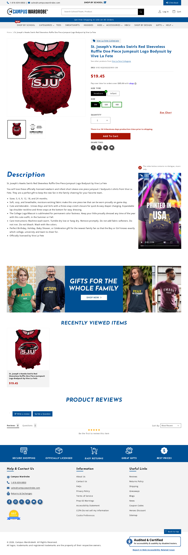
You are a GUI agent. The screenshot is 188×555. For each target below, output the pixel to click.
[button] (45, 25)
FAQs (78, 486)
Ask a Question (44, 414)
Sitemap (133, 515)
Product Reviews (94, 400)
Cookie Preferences (85, 515)
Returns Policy (136, 481)
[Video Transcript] (147, 175)
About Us (80, 476)
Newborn (98, 93)
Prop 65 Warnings (85, 500)
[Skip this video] (141, 175)
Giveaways (134, 491)
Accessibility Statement (88, 505)
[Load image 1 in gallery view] (17, 129)
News (132, 500)
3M (95, 104)
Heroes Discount (137, 510)
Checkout (173, 2)
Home (9, 32)
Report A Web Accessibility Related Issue (154, 550)
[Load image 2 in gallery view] (36, 129)
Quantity (96, 115)
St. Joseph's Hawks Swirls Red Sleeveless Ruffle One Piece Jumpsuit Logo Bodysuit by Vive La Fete (55, 32)
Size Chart (166, 113)
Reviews (133, 476)
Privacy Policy (83, 491)
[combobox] (103, 12)
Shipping (133, 486)
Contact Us (81, 481)
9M (117, 104)
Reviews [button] (11, 425)
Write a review (23, 414)
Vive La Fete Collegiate (108, 40)
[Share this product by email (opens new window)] (111, 147)
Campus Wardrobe (24, 542)
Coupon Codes (136, 505)
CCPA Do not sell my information (92, 510)
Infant (113, 93)
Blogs (132, 496)
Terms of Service (84, 496)
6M (106, 104)
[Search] (141, 12)
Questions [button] (27, 425)
